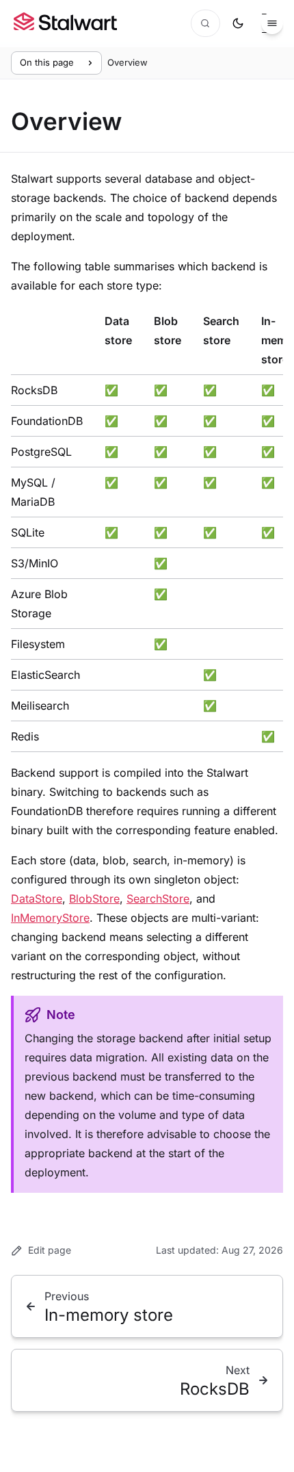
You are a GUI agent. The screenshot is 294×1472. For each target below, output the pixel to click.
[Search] (205, 23)
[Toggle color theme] (238, 23)
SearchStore (157, 898)
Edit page (49, 1250)
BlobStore (94, 898)
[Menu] (272, 23)
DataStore (36, 898)
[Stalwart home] (65, 23)
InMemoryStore (50, 918)
